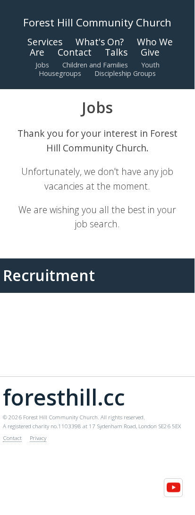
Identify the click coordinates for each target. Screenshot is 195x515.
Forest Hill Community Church (97, 22)
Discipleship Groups (125, 73)
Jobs (42, 64)
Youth (150, 64)
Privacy (38, 437)
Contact (75, 52)
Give (150, 52)
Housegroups (60, 73)
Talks (116, 52)
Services (44, 41)
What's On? (100, 41)
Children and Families (95, 64)
